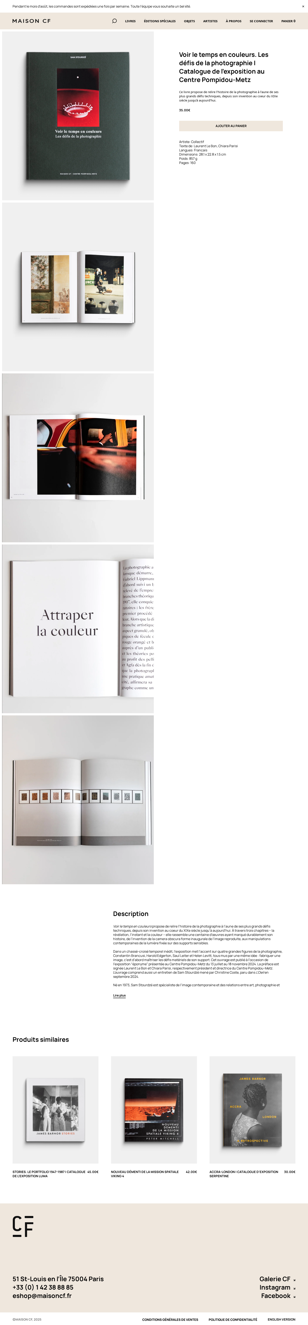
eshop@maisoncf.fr (42, 1295)
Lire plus (119, 995)
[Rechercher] (114, 20)
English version (281, 1318)
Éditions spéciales (160, 21)
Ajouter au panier (231, 126)
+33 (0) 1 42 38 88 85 (43, 1287)
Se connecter (261, 21)
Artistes (210, 21)
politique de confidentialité (233, 1319)
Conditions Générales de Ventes (170, 1319)
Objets (189, 21)
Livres (130, 21)
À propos (233, 21)
